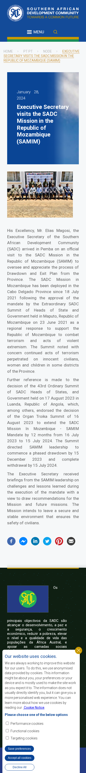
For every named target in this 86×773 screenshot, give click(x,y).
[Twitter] (47, 544)
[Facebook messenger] (23, 544)
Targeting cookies (24, 738)
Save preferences (19, 748)
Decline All (20, 767)
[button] (40, 216)
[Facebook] (11, 544)
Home (8, 51)
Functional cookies (25, 731)
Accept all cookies (19, 758)
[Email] (71, 544)
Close (78, 650)
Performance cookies (27, 724)
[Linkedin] (35, 544)
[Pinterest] (59, 544)
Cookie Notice (33, 707)
